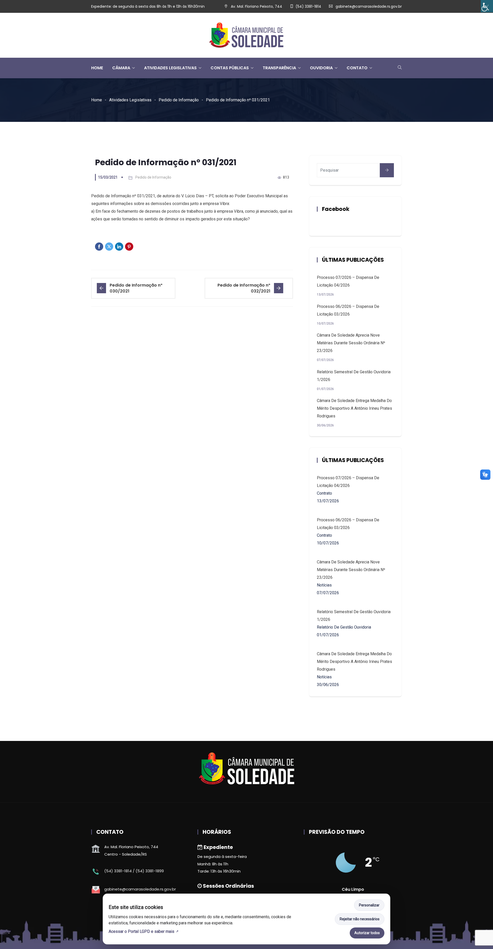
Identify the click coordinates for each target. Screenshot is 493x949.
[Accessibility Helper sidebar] (487, 6)
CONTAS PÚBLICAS (230, 68)
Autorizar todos (367, 933)
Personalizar (369, 905)
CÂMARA (121, 68)
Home (96, 99)
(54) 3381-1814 (308, 6)
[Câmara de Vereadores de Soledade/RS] (246, 35)
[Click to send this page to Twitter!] (109, 246)
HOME (97, 68)
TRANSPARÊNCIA (279, 68)
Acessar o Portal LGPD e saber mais (141, 931)
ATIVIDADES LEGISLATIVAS (170, 68)
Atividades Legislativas (130, 99)
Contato (357, 68)
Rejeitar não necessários (360, 919)
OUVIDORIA (321, 68)
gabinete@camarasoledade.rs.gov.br (369, 6)
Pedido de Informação (179, 99)
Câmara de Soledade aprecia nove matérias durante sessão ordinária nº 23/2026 (351, 343)
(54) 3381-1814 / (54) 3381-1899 (134, 871)
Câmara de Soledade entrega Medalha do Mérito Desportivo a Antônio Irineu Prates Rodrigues (354, 408)
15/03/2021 (108, 177)
